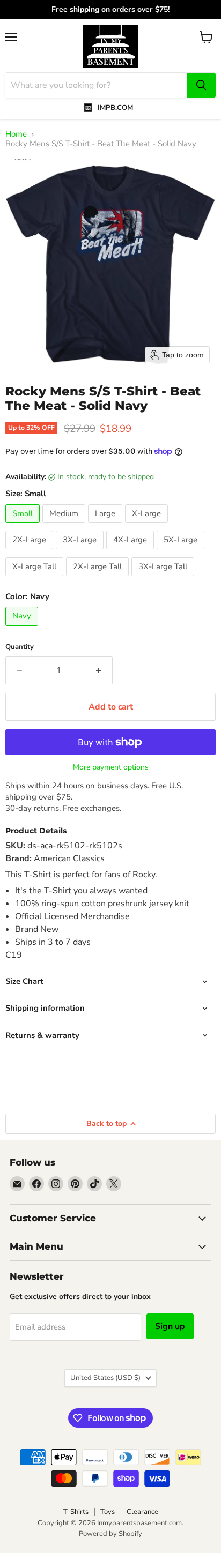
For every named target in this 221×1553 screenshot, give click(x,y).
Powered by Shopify (110, 1534)
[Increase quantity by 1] (99, 670)
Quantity (19, 647)
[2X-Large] (30, 552)
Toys (107, 1512)
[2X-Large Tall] (98, 578)
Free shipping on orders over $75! (110, 9)
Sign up (170, 1326)
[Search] (201, 85)
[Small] (23, 525)
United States (105, 1378)
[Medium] (65, 525)
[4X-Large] (131, 552)
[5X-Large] (182, 552)
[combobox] (96, 85)
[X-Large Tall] (35, 578)
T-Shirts (76, 1512)
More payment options (111, 767)
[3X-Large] (81, 552)
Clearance (142, 1512)
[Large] (106, 525)
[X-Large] (148, 525)
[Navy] (23, 628)
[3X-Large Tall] (164, 578)
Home (16, 134)
